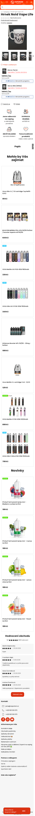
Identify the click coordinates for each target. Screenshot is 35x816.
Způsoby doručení (7, 734)
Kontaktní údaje (6, 728)
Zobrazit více (17, 694)
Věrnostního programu (22, 81)
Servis (3, 764)
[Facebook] (3, 719)
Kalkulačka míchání (8, 752)
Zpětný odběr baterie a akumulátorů (14, 766)
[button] (17, 197)
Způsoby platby (6, 739)
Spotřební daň (6, 769)
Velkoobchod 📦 (7, 736)
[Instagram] (8, 719)
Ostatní (9, 23)
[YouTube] (12, 719)
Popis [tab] (18, 146)
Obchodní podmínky (8, 731)
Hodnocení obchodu (17, 636)
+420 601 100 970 (2, 2)
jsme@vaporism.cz (12, 706)
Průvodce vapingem (8, 761)
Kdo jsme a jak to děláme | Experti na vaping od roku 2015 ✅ (16, 746)
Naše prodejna (6, 749)
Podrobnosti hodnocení (9, 20)
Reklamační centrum (8, 742)
